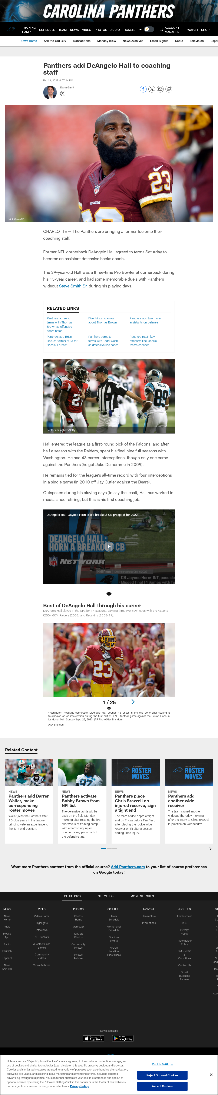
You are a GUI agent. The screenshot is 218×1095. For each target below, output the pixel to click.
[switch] (149, 29)
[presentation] (211, 849)
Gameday (78, 926)
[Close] (211, 1074)
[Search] (161, 29)
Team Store (149, 916)
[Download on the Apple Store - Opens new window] (94, 1039)
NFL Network (42, 936)
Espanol (7, 958)
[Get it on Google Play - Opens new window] (123, 1040)
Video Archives (41, 965)
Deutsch (7, 950)
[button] (109, 546)
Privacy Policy (79, 1086)
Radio (7, 944)
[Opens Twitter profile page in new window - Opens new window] (62, 93)
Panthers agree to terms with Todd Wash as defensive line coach (103, 341)
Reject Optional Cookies (162, 1075)
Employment (184, 916)
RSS (184, 922)
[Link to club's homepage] (11, 29)
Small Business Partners (184, 976)
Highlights (42, 922)
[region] (109, 1075)
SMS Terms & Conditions (184, 954)
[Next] (132, 701)
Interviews (41, 929)
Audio (7, 926)
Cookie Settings (162, 1064)
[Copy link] (168, 89)
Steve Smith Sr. (73, 285)
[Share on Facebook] (143, 91)
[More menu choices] (140, 29)
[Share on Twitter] (151, 91)
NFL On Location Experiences (114, 951)
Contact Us (184, 965)
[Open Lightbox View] (109, 677)
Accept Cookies (162, 1086)
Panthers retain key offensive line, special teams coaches (143, 341)
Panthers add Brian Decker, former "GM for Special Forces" (62, 341)
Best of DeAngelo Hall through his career (92, 605)
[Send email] (160, 91)
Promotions (149, 922)
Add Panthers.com (128, 866)
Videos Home (41, 916)
